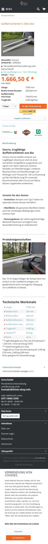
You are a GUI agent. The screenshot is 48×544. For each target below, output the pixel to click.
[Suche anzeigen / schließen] (38, 9)
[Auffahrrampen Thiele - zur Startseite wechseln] (23, 3)
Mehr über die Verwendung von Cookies (22, 523)
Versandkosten (40, 458)
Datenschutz (7, 438)
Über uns (5, 428)
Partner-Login (7, 433)
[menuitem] (6, 9)
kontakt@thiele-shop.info (16, 389)
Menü (9, 9)
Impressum (6, 444)
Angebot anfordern (22, 118)
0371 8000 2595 (10, 398)
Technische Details (11, 367)
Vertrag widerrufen (10, 416)
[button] (27, 112)
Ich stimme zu (18, 538)
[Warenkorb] (44, 9)
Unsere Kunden (9, 126)
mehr (31, 371)
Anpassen (18, 531)
